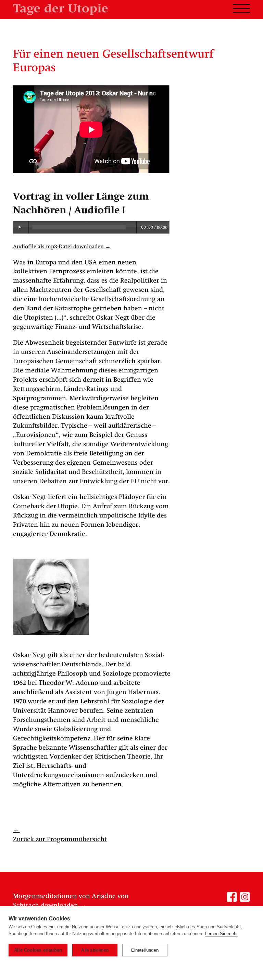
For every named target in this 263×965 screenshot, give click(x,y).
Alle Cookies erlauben (38, 950)
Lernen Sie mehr (221, 933)
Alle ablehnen (95, 950)
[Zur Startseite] (60, 9)
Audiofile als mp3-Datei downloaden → (62, 247)
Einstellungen (145, 950)
